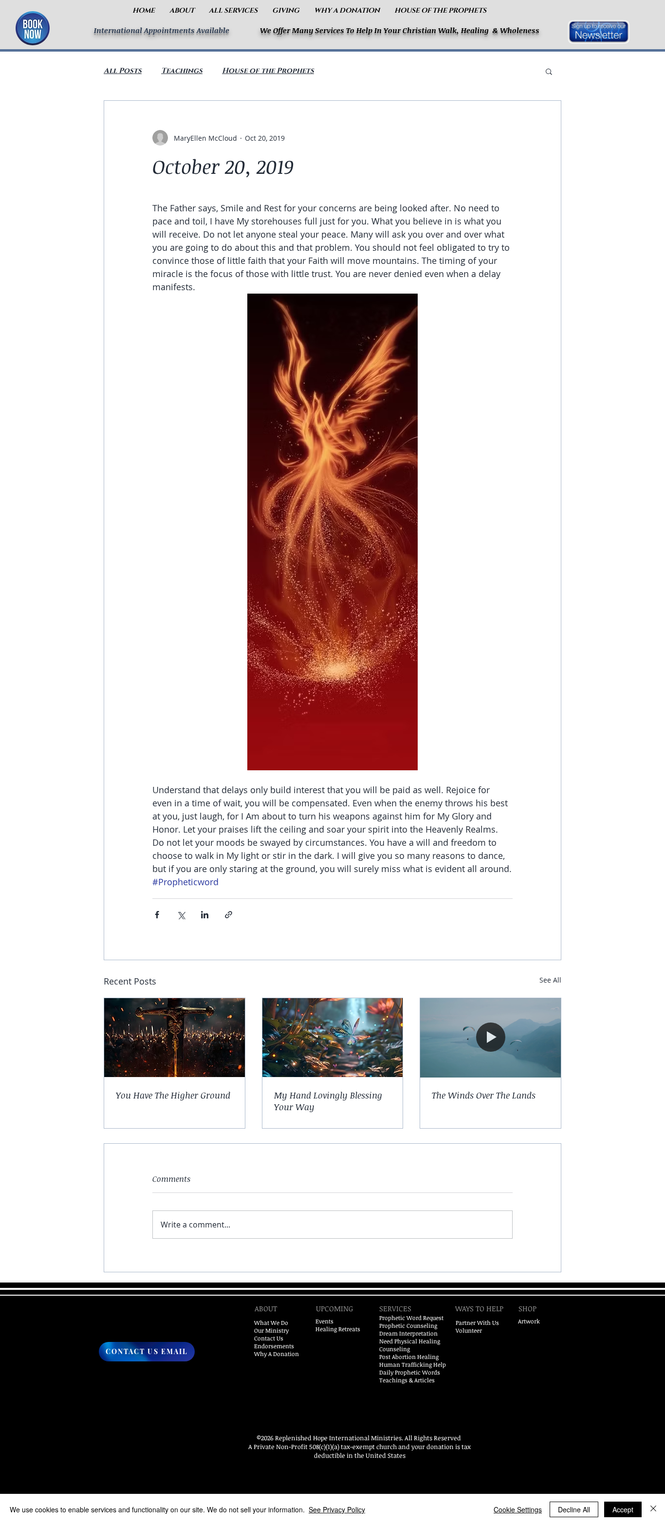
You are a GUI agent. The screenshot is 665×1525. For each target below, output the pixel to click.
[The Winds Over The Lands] (490, 1037)
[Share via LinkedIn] (204, 914)
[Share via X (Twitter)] (180, 914)
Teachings (182, 71)
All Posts (123, 71)
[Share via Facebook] (157, 914)
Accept (622, 1509)
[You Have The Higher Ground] (174, 1037)
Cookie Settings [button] (518, 1509)
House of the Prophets (268, 71)
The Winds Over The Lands (484, 1095)
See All (550, 980)
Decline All (574, 1509)
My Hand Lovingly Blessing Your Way (328, 1101)
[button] (182, 10)
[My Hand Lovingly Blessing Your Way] (332, 1037)
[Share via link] (228, 914)
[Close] (653, 1509)
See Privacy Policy (337, 1509)
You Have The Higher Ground (173, 1095)
